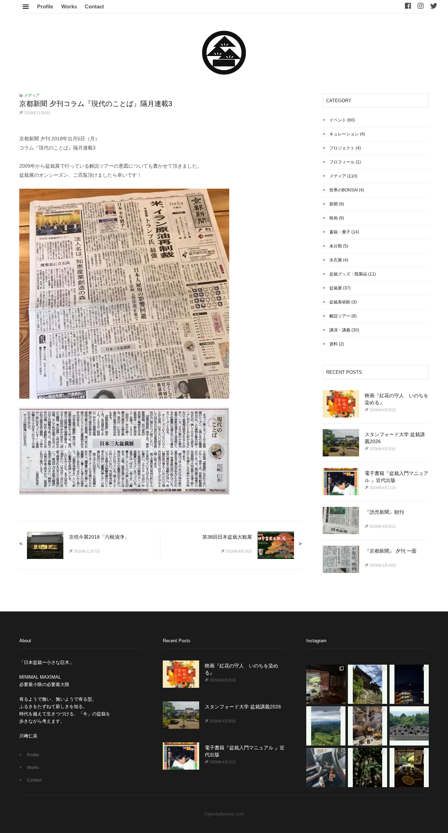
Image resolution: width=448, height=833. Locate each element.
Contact (94, 6)
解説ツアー (339, 316)
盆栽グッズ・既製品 (348, 274)
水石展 (335, 260)
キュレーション (344, 134)
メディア (32, 95)
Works (69, 6)
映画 (333, 218)
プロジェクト (342, 148)
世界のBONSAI (343, 190)
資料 (333, 344)
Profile (45, 6)
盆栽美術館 (339, 302)
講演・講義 (339, 330)
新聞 (333, 204)
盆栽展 (335, 288)
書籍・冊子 (339, 232)
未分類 (335, 246)
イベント (337, 120)
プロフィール (342, 162)
